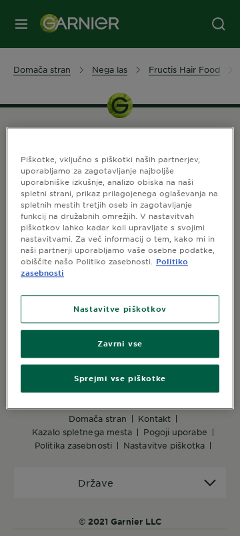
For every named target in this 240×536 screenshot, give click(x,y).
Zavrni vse (120, 343)
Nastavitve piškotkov (119, 308)
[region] (120, 268)
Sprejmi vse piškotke (119, 377)
